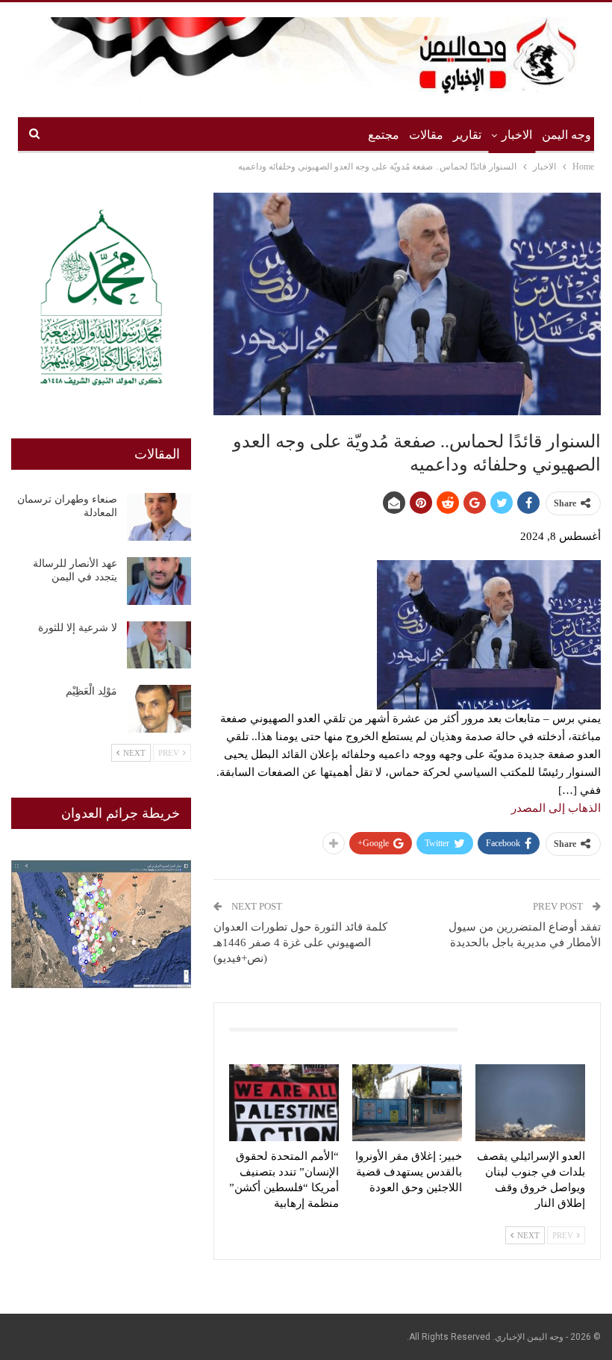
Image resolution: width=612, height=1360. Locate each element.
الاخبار (517, 134)
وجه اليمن (566, 134)
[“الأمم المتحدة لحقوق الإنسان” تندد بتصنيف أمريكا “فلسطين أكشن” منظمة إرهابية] (284, 1102)
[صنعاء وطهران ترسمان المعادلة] (159, 517)
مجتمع (383, 134)
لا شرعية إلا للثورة (77, 627)
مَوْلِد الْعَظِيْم (91, 691)
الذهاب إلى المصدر (556, 808)
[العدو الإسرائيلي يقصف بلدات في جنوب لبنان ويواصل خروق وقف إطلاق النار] (530, 1102)
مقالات (426, 134)
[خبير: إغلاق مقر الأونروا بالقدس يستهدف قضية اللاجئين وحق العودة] (407, 1102)
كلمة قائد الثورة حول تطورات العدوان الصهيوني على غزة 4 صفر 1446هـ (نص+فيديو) (300, 942)
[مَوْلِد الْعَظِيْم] (159, 709)
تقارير (467, 134)
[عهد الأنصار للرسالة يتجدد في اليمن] (159, 581)
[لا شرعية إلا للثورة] (159, 645)
